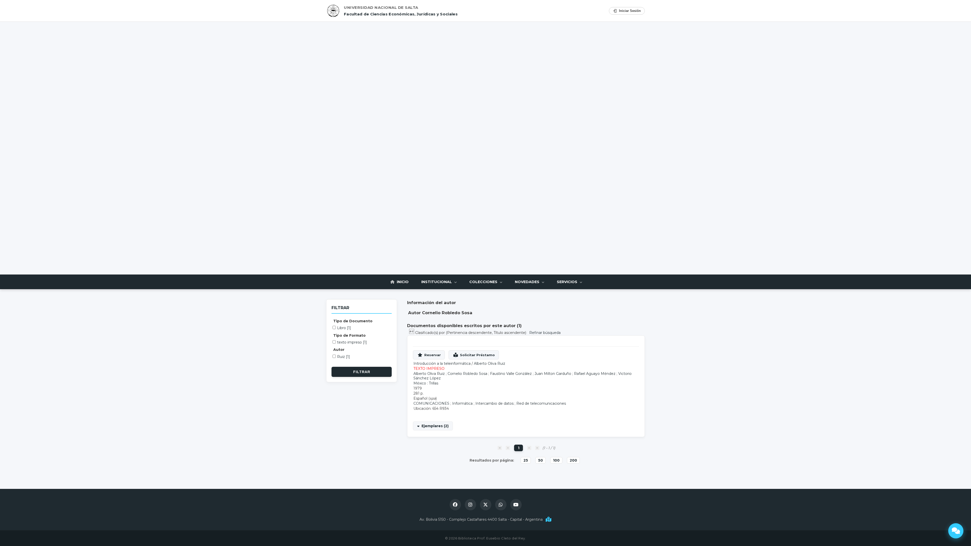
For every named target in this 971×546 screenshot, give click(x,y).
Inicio (402, 282)
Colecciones (483, 282)
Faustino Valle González (511, 373)
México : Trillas (425, 383)
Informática (462, 403)
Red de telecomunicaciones (541, 403)
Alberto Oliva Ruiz (489, 363)
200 (573, 460)
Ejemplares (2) (435, 426)
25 (525, 460)
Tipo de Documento (352, 321)
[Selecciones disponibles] (412, 332)
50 (540, 460)
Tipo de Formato (349, 335)
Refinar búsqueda (545, 332)
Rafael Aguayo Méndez (594, 373)
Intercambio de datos (494, 403)
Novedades (527, 282)
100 (556, 460)
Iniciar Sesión (630, 11)
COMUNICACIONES (431, 403)
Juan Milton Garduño (553, 373)
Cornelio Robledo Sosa (467, 373)
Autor (338, 349)
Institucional (437, 282)
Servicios (567, 282)
